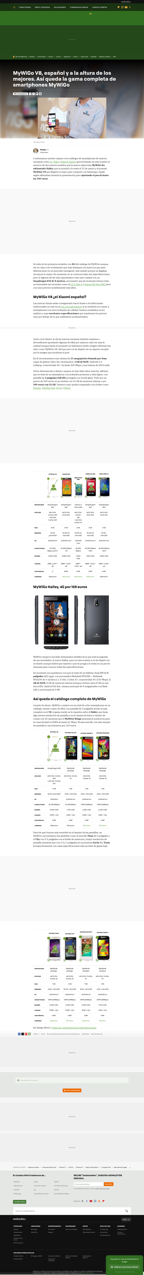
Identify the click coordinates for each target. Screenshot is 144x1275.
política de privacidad (102, 1189)
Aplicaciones (18, 1186)
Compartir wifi (106, 1167)
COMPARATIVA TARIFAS (79, 7)
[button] (44, 149)
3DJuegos (34, 1229)
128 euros (86, 1020)
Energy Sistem (68, 161)
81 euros (102, 1020)
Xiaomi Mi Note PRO (94, 284)
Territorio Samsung (61, 1186)
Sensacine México (54, 1256)
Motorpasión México (87, 1257)
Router (51, 57)
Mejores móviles (104, 57)
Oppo (59, 387)
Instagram (122, 7)
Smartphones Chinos (41, 1194)
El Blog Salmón (122, 1229)
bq (51, 161)
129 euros (102, 825)
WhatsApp (17, 1194)
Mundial (93, 57)
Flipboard (118, 7)
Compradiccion (105, 1235)
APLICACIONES (60, 7)
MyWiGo (86, 1034)
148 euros (54, 1020)
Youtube (126, 7)
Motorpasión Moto (89, 1232)
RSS (99, 1200)
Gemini (58, 57)
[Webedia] (126, 1)
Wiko (56, 161)
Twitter (130, 7)
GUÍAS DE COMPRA (99, 7)
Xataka (16, 1229)
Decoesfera (104, 1232)
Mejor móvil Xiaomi (92, 1167)
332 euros (66, 576)
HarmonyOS (42, 57)
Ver (73, 1090)
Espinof (50, 1232)
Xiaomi (37, 387)
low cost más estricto (71, 306)
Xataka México (18, 1256)
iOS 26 (71, 1167)
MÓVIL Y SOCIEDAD (42, 7)
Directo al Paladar (71, 1229)
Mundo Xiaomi (18, 1243)
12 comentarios (21, 94)
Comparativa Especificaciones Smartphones (64, 1034)
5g (35, 1190)
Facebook (30, 94)
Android (16, 1190)
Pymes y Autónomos (121, 1233)
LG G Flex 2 (76, 284)
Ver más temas (19, 1202)
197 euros (69, 1020)
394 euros (78, 576)
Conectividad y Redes (61, 1194)
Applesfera (17, 1235)
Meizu (67, 387)
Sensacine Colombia (51, 1260)
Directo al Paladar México (71, 1257)
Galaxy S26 (84, 57)
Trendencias (104, 1229)
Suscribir (108, 1184)
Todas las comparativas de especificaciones (73, 1027)
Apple (36, 1182)
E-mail (40, 94)
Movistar (17, 1182)
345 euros (90, 576)
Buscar (127, 1211)
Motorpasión (87, 1229)
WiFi (114, 57)
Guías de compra (40, 1186)
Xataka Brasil (18, 1259)
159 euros (86, 825)
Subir (125, 1219)
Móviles (32, 57)
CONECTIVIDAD (25, 7)
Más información (87, 1273)
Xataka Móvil (18, 1232)
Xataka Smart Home (18, 1239)
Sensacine (51, 1229)
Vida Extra (34, 1232)
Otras (43, 1034)
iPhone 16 (79, 1167)
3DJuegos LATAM (36, 1256)
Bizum (76, 57)
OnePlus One (48, 387)
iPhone (56, 1190)
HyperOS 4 (67, 57)
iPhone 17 (62, 1167)
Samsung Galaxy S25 (49, 1167)
